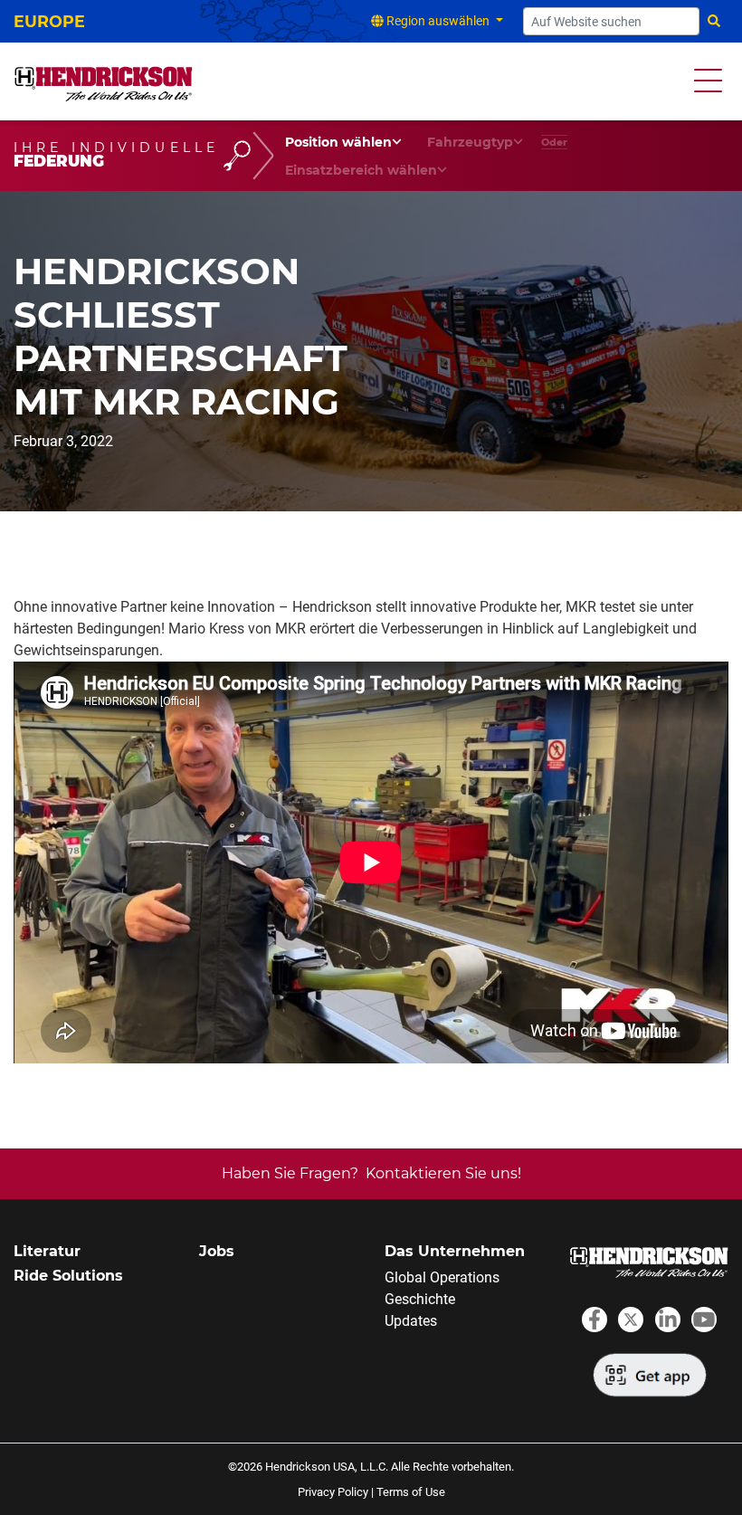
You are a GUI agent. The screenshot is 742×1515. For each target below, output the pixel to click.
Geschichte (420, 1299)
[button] (708, 81)
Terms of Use (410, 1492)
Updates (411, 1320)
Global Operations (442, 1277)
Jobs (216, 1251)
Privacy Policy (333, 1492)
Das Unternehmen (455, 1251)
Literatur (47, 1251)
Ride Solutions (68, 1275)
